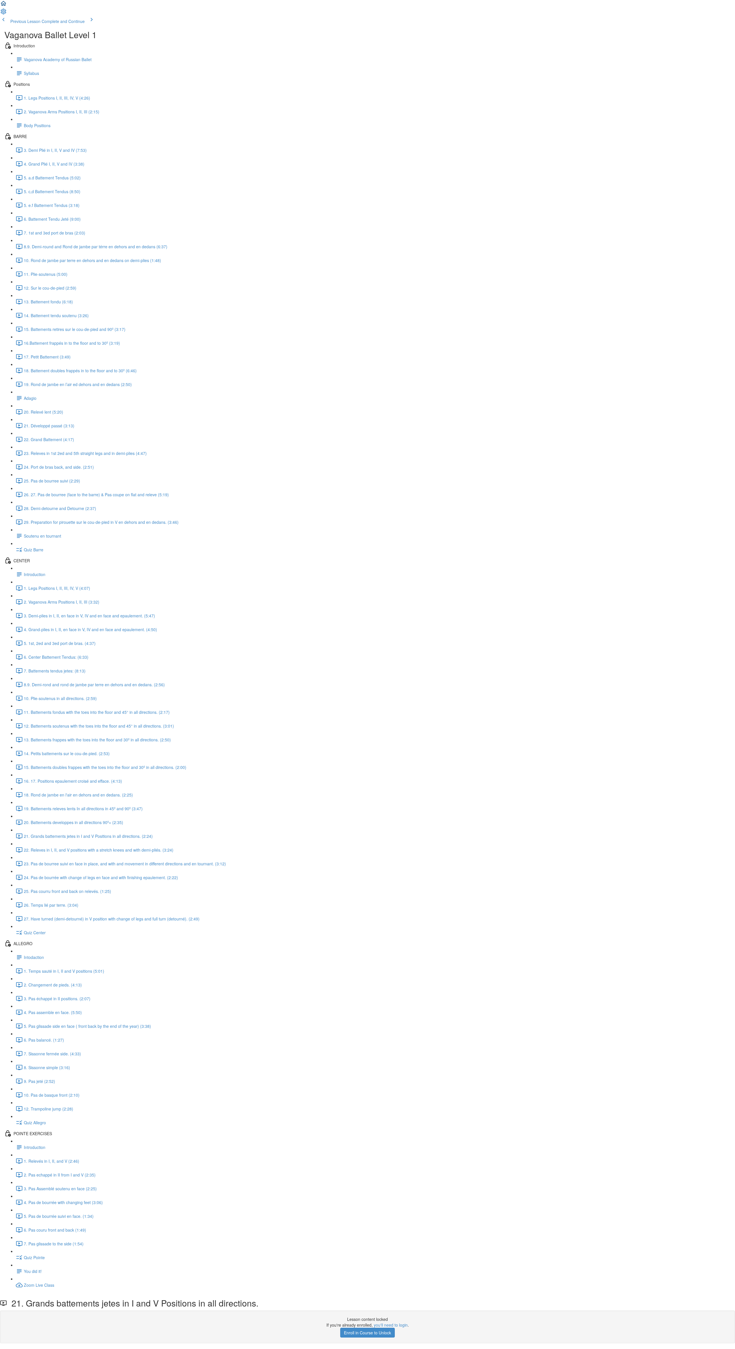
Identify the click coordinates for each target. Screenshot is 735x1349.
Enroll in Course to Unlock (367, 1333)
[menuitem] (3, 13)
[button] (3, 5)
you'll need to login (391, 1325)
